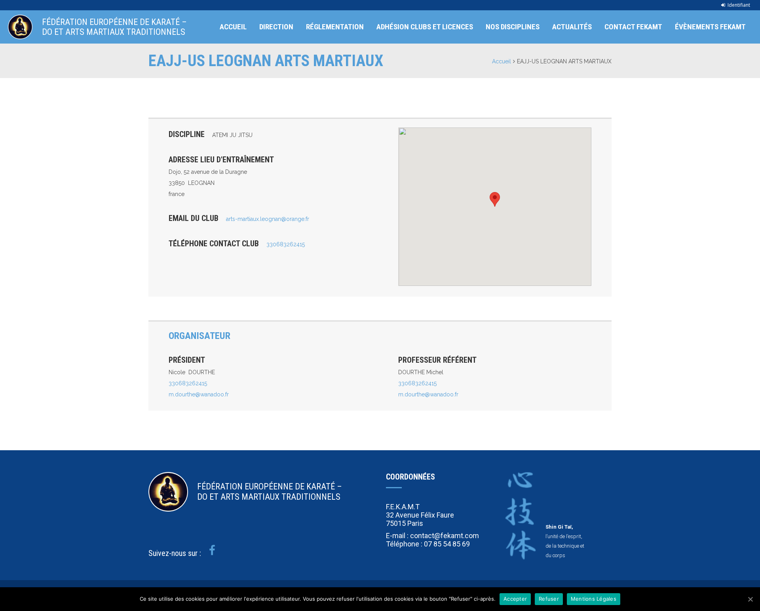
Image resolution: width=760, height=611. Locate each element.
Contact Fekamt (633, 26)
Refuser (549, 599)
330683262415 (285, 244)
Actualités (572, 26)
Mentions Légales (593, 599)
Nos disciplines (513, 26)
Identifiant (739, 5)
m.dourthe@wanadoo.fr (199, 394)
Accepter (515, 599)
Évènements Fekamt (710, 26)
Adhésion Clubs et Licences (424, 26)
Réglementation (335, 26)
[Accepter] (750, 599)
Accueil (233, 26)
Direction (276, 26)
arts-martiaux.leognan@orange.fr (267, 219)
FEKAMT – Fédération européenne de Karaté (20, 27)
